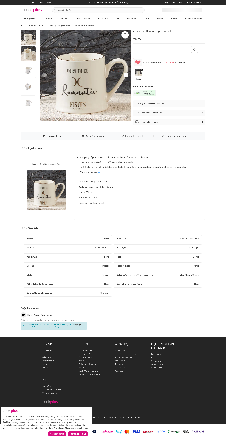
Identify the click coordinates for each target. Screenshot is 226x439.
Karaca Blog (47, 386)
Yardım (81, 361)
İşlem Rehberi (84, 367)
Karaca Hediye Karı (122, 350)
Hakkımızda (47, 350)
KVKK (153, 357)
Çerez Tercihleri (157, 368)
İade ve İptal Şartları (86, 350)
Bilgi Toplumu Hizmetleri (88, 354)
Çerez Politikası (157, 364)
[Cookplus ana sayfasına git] (50, 402)
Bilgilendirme (156, 354)
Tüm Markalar (120, 364)
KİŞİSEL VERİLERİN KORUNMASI (162, 346)
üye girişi (79, 324)
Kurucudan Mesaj (48, 354)
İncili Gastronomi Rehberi (51, 389)
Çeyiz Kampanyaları (50, 393)
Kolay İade (119, 371)
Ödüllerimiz (46, 357)
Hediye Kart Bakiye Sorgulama (90, 374)
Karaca (45, 367)
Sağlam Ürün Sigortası (87, 364)
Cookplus (49, 344)
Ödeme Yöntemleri (86, 357)
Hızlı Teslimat (120, 367)
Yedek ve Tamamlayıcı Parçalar (127, 354)
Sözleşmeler (156, 361)
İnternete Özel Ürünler (123, 357)
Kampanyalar (120, 361)
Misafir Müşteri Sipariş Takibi (90, 371)
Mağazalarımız (48, 361)
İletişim (45, 364)
